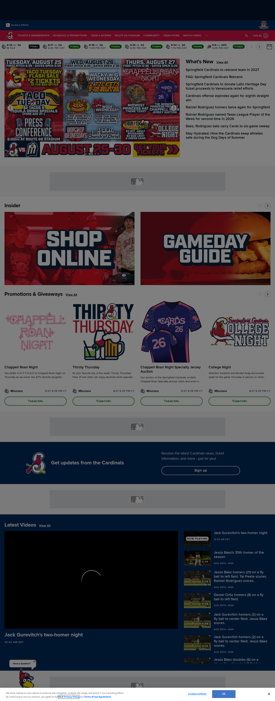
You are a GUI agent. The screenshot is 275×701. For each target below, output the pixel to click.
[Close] (269, 694)
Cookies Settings (197, 693)
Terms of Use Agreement (97, 696)
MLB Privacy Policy (68, 696)
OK (223, 693)
